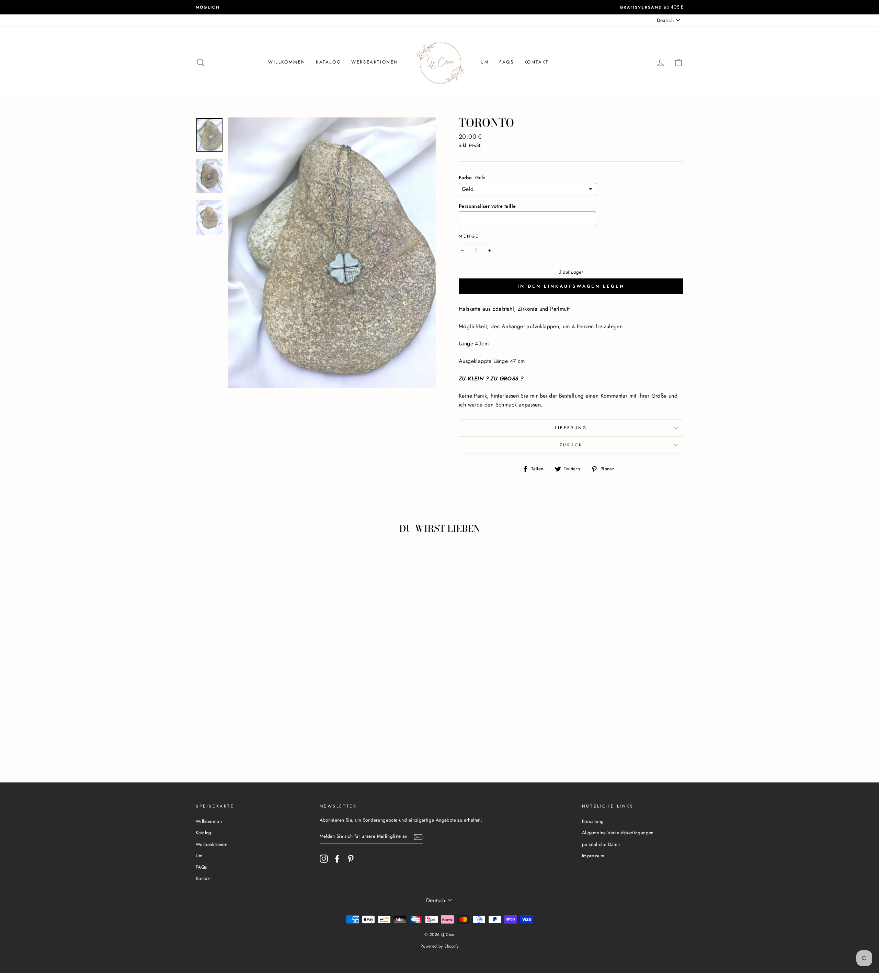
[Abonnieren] (418, 836)
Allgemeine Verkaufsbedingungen (618, 832)
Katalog (328, 62)
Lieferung (571, 428)
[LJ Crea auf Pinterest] (350, 859)
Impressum (593, 855)
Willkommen (287, 62)
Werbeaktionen (374, 62)
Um (485, 62)
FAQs (506, 62)
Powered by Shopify (439, 946)
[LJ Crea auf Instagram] (324, 859)
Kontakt (536, 62)
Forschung (593, 821)
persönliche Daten (601, 844)
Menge (469, 236)
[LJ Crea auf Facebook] (337, 859)
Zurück (571, 445)
